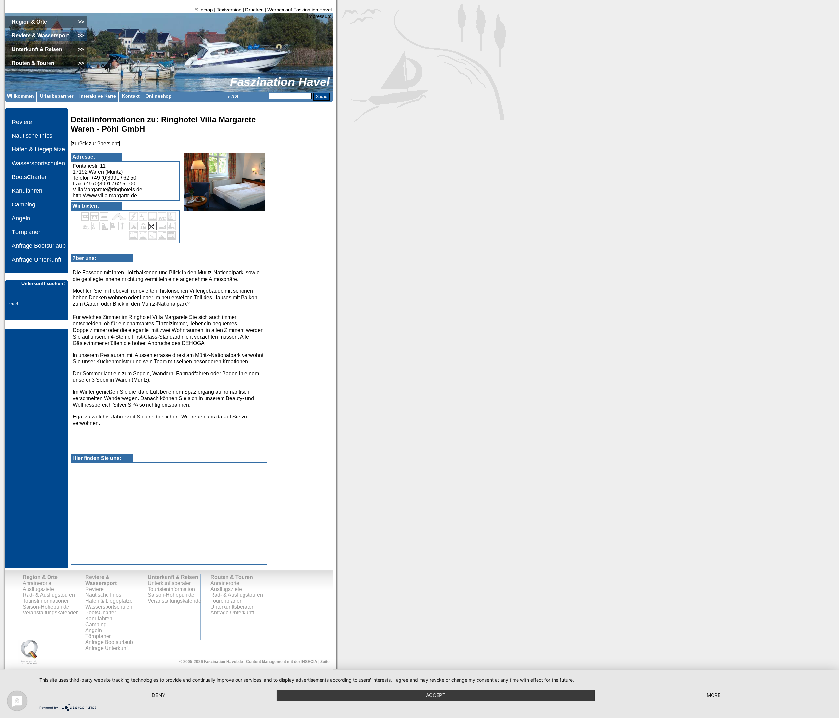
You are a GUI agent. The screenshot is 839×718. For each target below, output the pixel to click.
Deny (158, 695)
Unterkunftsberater (169, 583)
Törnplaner (26, 232)
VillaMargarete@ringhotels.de (107, 189)
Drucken (254, 9)
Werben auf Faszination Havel (299, 9)
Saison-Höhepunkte (46, 607)
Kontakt (131, 96)
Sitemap (204, 9)
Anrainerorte (37, 583)
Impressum (319, 16)
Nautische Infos (32, 135)
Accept (436, 695)
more (714, 695)
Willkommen (20, 96)
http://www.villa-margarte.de (105, 195)
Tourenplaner (225, 601)
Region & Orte (40, 577)
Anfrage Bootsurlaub (39, 246)
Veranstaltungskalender (50, 612)
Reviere (22, 122)
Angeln (21, 218)
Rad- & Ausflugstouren (49, 595)
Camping (23, 204)
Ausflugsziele (38, 589)
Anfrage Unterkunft (36, 259)
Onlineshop (159, 96)
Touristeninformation (171, 589)
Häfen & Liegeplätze (38, 149)
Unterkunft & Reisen (173, 577)
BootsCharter (29, 177)
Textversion (229, 9)
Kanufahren (27, 190)
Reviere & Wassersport (101, 580)
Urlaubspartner (56, 96)
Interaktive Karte (97, 96)
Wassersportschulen (38, 163)
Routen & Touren (231, 577)
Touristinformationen (46, 601)
